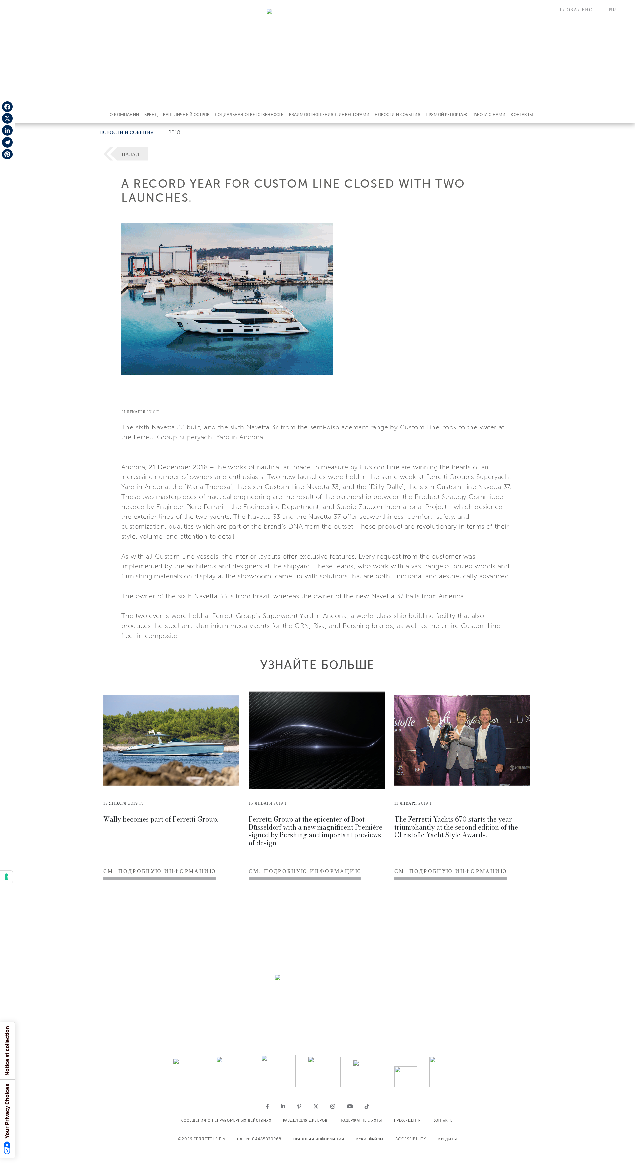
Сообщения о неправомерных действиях (226, 1120)
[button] (580, 9)
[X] (7, 118)
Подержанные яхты (361, 1120)
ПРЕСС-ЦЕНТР (407, 1120)
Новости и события (397, 114)
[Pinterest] (7, 154)
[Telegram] (7, 142)
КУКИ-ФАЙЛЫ (369, 1139)
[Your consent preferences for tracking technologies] (6, 877)
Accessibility (410, 1139)
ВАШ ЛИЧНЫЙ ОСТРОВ (186, 114)
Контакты (522, 114)
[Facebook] (7, 106)
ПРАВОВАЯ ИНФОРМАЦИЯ (318, 1139)
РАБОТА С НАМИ (489, 114)
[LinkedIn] (7, 130)
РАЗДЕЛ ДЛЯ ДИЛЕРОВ (305, 1120)
